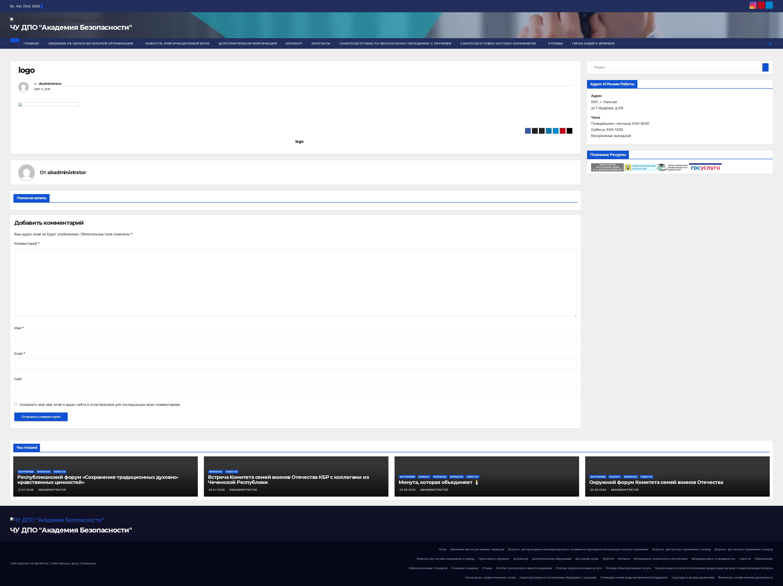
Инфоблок (43, 471)
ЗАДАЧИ (608, 558)
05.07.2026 (217, 489)
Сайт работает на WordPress (29, 563)
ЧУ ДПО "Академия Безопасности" (71, 27)
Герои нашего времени (593, 43)
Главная (31, 43)
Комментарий (27, 243)
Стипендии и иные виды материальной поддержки (634, 577)
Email (19, 353)
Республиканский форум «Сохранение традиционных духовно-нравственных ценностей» (97, 479)
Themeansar (88, 563)
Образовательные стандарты (428, 568)
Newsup (64, 563)
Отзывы (555, 43)
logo (299, 141)
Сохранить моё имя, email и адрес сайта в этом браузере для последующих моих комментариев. (100, 405)
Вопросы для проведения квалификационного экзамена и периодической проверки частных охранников (578, 549)
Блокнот (294, 43)
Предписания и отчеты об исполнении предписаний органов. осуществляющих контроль (714, 568)
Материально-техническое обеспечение (661, 558)
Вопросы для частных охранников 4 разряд (445, 558)
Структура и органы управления (693, 577)
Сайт (18, 379)
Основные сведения (464, 568)
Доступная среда (586, 558)
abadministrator (50, 84)
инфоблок (456, 477)
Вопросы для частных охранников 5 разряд (681, 549)
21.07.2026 (26, 489)
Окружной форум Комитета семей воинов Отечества (656, 482)
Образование (764, 558)
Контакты (321, 43)
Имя (19, 328)
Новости (59, 471)
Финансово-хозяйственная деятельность (745, 577)
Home (442, 549)
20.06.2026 (598, 489)
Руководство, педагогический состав (490, 577)
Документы (520, 558)
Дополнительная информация (248, 43)
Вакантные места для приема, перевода (477, 549)
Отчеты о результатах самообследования (524, 568)
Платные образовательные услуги (579, 568)
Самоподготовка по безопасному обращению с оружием (395, 43)
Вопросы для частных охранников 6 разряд (744, 549)
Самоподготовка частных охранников (498, 43)
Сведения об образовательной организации (91, 43)
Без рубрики (26, 471)
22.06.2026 (408, 489)
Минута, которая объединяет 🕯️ (439, 482)
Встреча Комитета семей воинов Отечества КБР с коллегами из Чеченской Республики (288, 479)
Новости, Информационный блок (177, 43)
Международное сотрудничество (713, 558)
